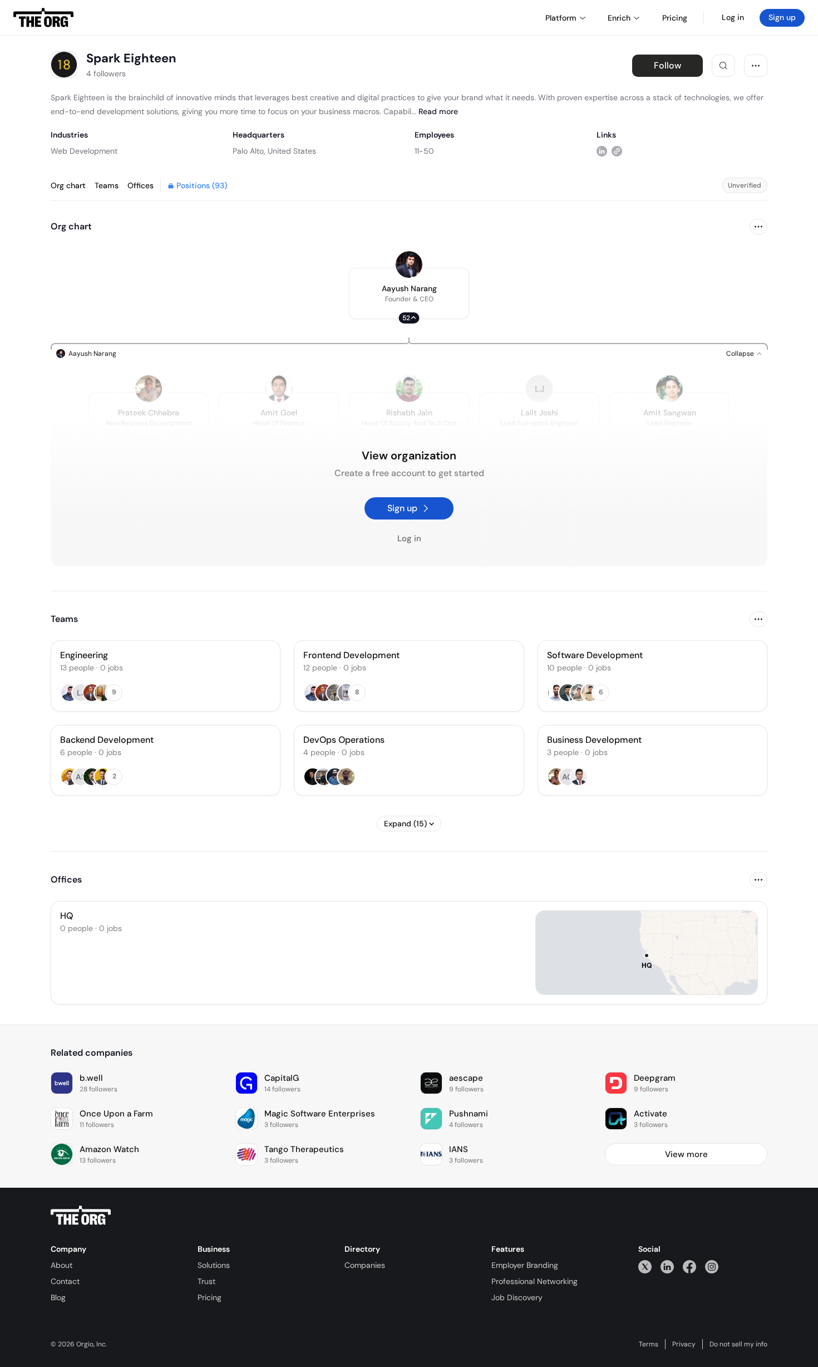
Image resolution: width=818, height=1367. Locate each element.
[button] (409, 293)
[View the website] (617, 150)
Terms (648, 1344)
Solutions (214, 1265)
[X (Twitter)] (645, 1266)
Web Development (84, 151)
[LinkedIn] (667, 1266)
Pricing (209, 1297)
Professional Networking (534, 1281)
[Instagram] (711, 1266)
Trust (206, 1281)
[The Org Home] (43, 18)
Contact (65, 1281)
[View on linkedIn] (602, 150)
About (61, 1265)
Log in (733, 17)
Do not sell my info (738, 1344)
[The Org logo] (81, 1216)
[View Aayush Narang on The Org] (409, 264)
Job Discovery (517, 1297)
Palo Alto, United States (274, 151)
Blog (58, 1297)
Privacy (684, 1344)
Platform (560, 18)
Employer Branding (524, 1265)
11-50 (424, 151)
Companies (364, 1265)
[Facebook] (689, 1266)
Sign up (782, 17)
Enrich (619, 18)
